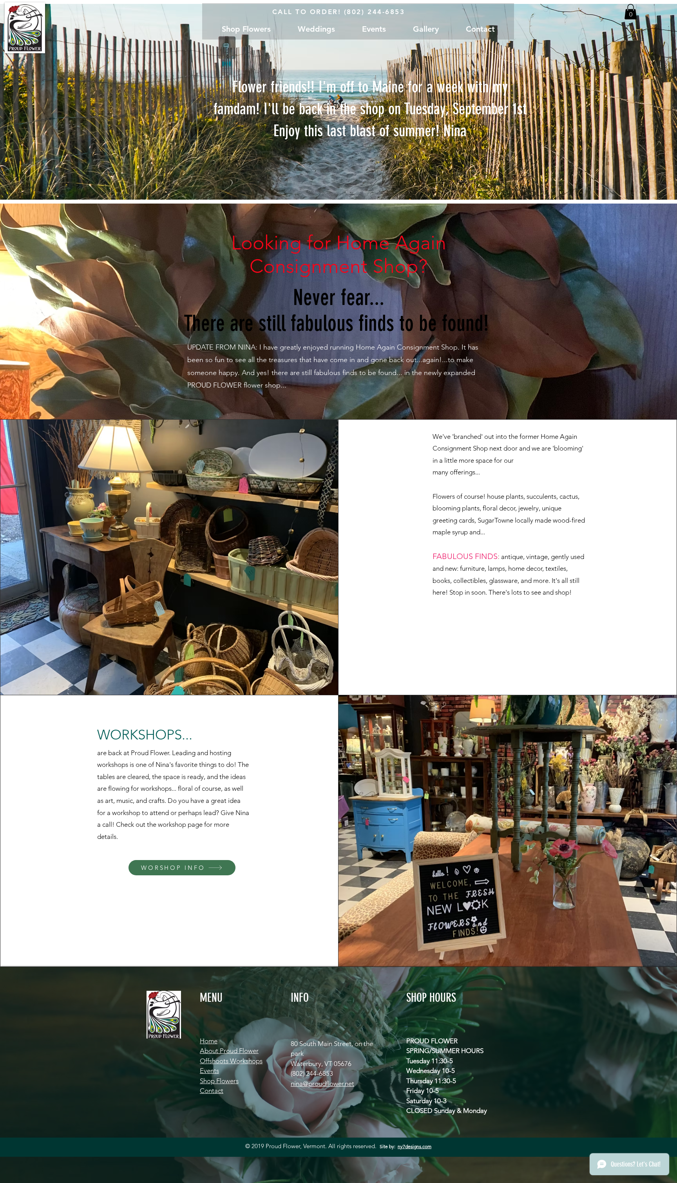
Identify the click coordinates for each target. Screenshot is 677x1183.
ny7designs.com (414, 1146)
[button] (630, 11)
